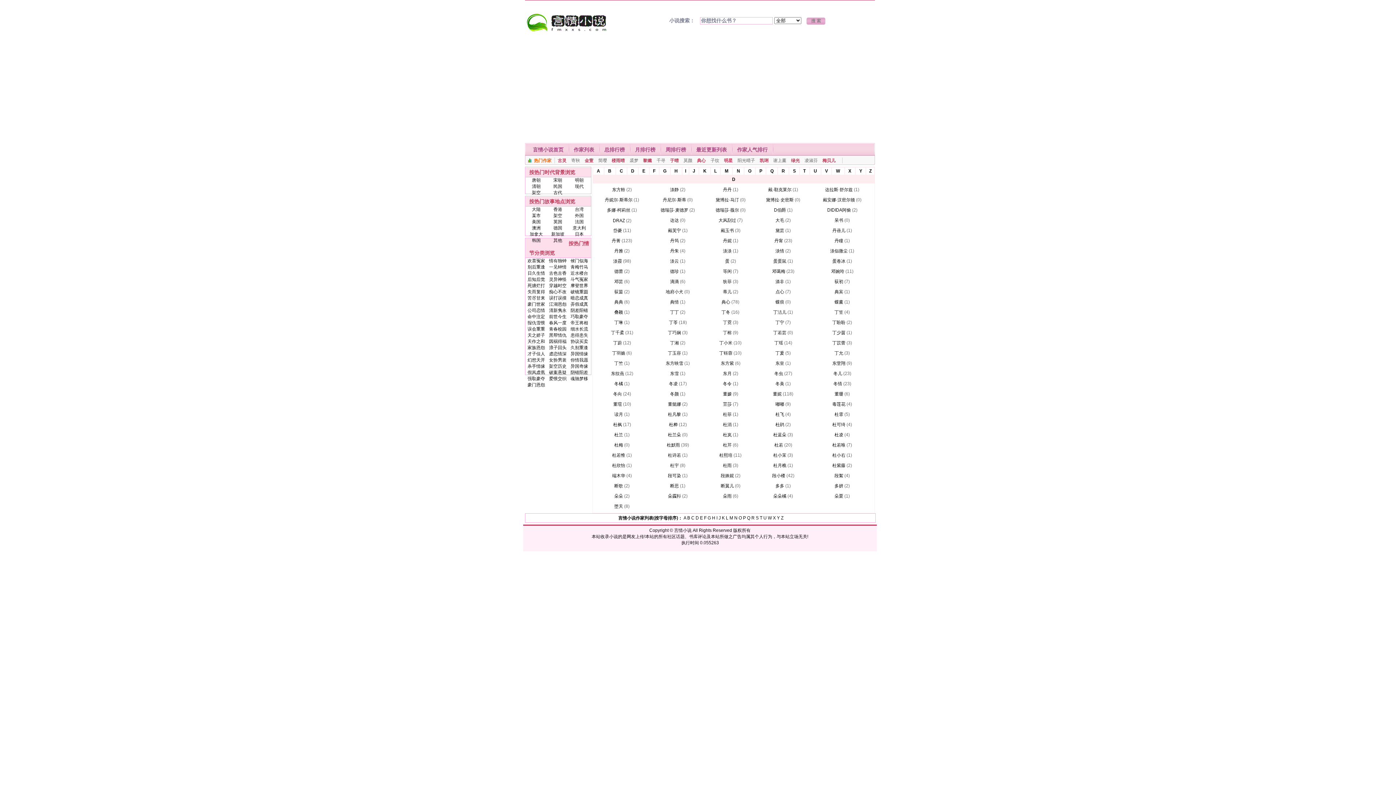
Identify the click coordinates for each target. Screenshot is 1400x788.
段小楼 (778, 475)
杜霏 (839, 414)
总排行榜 (614, 149)
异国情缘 (579, 353)
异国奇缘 (579, 366)
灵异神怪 (558, 279)
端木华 (618, 475)
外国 (579, 215)
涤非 (779, 281)
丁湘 (674, 342)
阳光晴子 (746, 160)
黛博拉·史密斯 (780, 199)
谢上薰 (779, 160)
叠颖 (618, 312)
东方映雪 (674, 363)
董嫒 (727, 394)
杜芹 (727, 445)
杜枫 (617, 424)
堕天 (618, 506)
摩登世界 (579, 285)
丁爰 (779, 353)
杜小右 (838, 455)
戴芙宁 (674, 230)
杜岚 (727, 434)
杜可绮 (838, 424)
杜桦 (673, 424)
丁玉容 (674, 353)
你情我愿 (579, 360)
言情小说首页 (548, 149)
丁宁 (779, 322)
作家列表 (584, 149)
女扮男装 (558, 360)
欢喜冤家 (536, 260)
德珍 (674, 271)
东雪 (674, 373)
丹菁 (616, 240)
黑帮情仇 (558, 335)
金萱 (589, 160)
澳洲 (536, 228)
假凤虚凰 (536, 372)
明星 (728, 160)
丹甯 (778, 240)
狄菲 (727, 281)
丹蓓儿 (838, 230)
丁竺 (618, 363)
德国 (557, 228)
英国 (557, 221)
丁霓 (727, 322)
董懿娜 (674, 404)
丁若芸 (779, 332)
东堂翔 (838, 363)
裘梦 (634, 160)
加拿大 (536, 234)
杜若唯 (838, 445)
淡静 (674, 189)
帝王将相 (579, 322)
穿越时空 (558, 285)
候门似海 (579, 260)
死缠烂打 (536, 285)
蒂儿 (727, 291)
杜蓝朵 (779, 434)
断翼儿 (727, 485)
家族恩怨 (536, 347)
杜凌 (839, 434)
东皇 (779, 363)
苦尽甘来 (536, 298)
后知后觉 (536, 279)
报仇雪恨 (536, 322)
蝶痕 (779, 302)
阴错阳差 (579, 372)
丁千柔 (617, 332)
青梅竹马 (579, 267)
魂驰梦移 (579, 378)
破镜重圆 (579, 291)
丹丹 (727, 189)
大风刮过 (727, 220)
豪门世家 (536, 304)
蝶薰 (839, 302)
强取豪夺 (536, 378)
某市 (536, 215)
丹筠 (674, 240)
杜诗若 (674, 455)
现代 (579, 186)
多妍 (839, 485)
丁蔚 (617, 342)
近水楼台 (579, 273)
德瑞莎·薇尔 (727, 210)
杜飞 (779, 414)
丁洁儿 (779, 312)
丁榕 (727, 332)
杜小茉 (779, 455)
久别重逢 (579, 347)
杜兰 (618, 434)
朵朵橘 (779, 496)
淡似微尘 (839, 251)
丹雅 (618, 251)
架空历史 (558, 366)
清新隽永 (558, 310)
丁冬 (726, 312)
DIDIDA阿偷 (839, 210)
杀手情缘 (536, 366)
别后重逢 (536, 267)
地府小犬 (674, 291)
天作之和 (536, 341)
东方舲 (618, 189)
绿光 (795, 160)
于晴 (674, 160)
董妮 (777, 394)
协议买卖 (579, 341)
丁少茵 (838, 332)
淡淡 (727, 251)
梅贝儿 (829, 160)
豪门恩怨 (536, 384)
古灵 (562, 160)
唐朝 (536, 180)
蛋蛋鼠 (779, 261)
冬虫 (778, 373)
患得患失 (579, 335)
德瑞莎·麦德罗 (674, 210)
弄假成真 (579, 304)
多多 (779, 485)
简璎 (602, 160)
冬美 (779, 383)
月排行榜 (645, 149)
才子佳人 (536, 353)
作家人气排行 (752, 149)
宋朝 (557, 180)
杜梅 (618, 445)
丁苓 (673, 322)
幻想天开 (536, 360)
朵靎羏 (674, 496)
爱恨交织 (558, 378)
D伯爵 (780, 210)
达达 (674, 220)
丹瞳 (839, 240)
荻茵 (618, 291)
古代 (557, 192)
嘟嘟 (779, 404)
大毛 (779, 220)
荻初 (839, 281)
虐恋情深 (558, 353)
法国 (579, 221)
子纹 (715, 160)
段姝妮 (727, 475)
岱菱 (617, 230)
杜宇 (674, 465)
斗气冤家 (579, 279)
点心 (779, 291)
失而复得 (536, 291)
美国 (536, 221)
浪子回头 (558, 347)
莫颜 (688, 160)
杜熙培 (725, 455)
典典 (618, 302)
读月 (618, 414)
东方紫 (727, 363)
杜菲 (727, 414)
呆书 (839, 220)
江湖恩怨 (558, 304)
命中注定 (536, 316)
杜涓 (727, 424)
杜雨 (727, 465)
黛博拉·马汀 (727, 199)
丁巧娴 (674, 332)
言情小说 (683, 530)
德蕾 (618, 271)
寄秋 (575, 160)
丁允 (839, 353)
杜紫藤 (838, 465)
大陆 (536, 209)
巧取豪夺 (579, 316)
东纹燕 (617, 373)
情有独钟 (558, 260)
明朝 (579, 180)
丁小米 (725, 342)
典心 (701, 160)
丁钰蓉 (725, 353)
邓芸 (618, 281)
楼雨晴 (618, 160)
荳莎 (727, 404)
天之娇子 (536, 335)
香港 (557, 209)
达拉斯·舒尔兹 (839, 189)
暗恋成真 (579, 298)
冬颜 (674, 394)
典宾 (839, 291)
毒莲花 (838, 404)
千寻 (661, 160)
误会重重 (536, 329)
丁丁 (674, 312)
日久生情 (536, 273)
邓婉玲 (837, 271)
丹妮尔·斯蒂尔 (619, 199)
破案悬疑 (558, 372)
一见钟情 (558, 267)
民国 (557, 186)
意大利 (579, 228)
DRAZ (619, 220)
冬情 (837, 383)
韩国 (536, 240)
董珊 (839, 394)
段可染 (674, 475)
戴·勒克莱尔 (780, 189)
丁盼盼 (838, 322)
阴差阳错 (579, 310)
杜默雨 (673, 445)
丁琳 (618, 322)
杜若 (778, 445)
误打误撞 (558, 298)
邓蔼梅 (778, 271)
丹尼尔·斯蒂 (674, 199)
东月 (727, 373)
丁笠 (839, 312)
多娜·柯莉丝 (618, 210)
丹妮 (727, 240)
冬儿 (837, 373)
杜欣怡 (618, 465)
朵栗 (839, 496)
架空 (536, 192)
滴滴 (674, 281)
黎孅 (647, 160)
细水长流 (579, 329)
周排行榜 (676, 149)
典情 (674, 302)
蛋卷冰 (838, 261)
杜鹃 (779, 424)
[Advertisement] (700, 88)
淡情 (779, 251)
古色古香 (558, 273)
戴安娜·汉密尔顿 (839, 199)
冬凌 (673, 383)
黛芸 (779, 230)
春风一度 (558, 322)
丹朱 (674, 251)
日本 (579, 234)
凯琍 (764, 160)
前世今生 (558, 316)
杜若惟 (618, 455)
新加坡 (557, 234)
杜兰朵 (674, 434)
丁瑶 (778, 342)
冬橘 (618, 383)
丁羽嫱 (618, 353)
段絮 (839, 475)
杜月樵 (779, 465)
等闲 (727, 271)
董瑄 (617, 404)
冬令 (727, 383)
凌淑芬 (811, 160)
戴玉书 (727, 230)
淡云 (674, 261)
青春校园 (558, 329)
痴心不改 (558, 291)
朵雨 (727, 496)
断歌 (618, 485)
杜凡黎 (674, 414)
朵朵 (618, 496)
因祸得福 (558, 341)
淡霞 (617, 261)
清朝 (536, 186)
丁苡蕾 (838, 342)
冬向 (617, 394)
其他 (557, 240)
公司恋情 (536, 310)
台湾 (579, 209)
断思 (674, 485)
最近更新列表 (711, 149)
